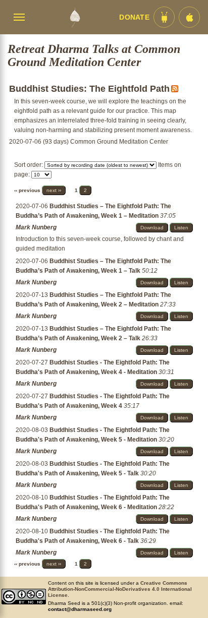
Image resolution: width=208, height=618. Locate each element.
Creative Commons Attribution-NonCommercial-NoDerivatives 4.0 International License (120, 589)
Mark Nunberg (36, 227)
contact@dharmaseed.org (80, 609)
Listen (181, 227)
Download (152, 227)
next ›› (53, 190)
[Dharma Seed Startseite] (74, 17)
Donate (134, 17)
